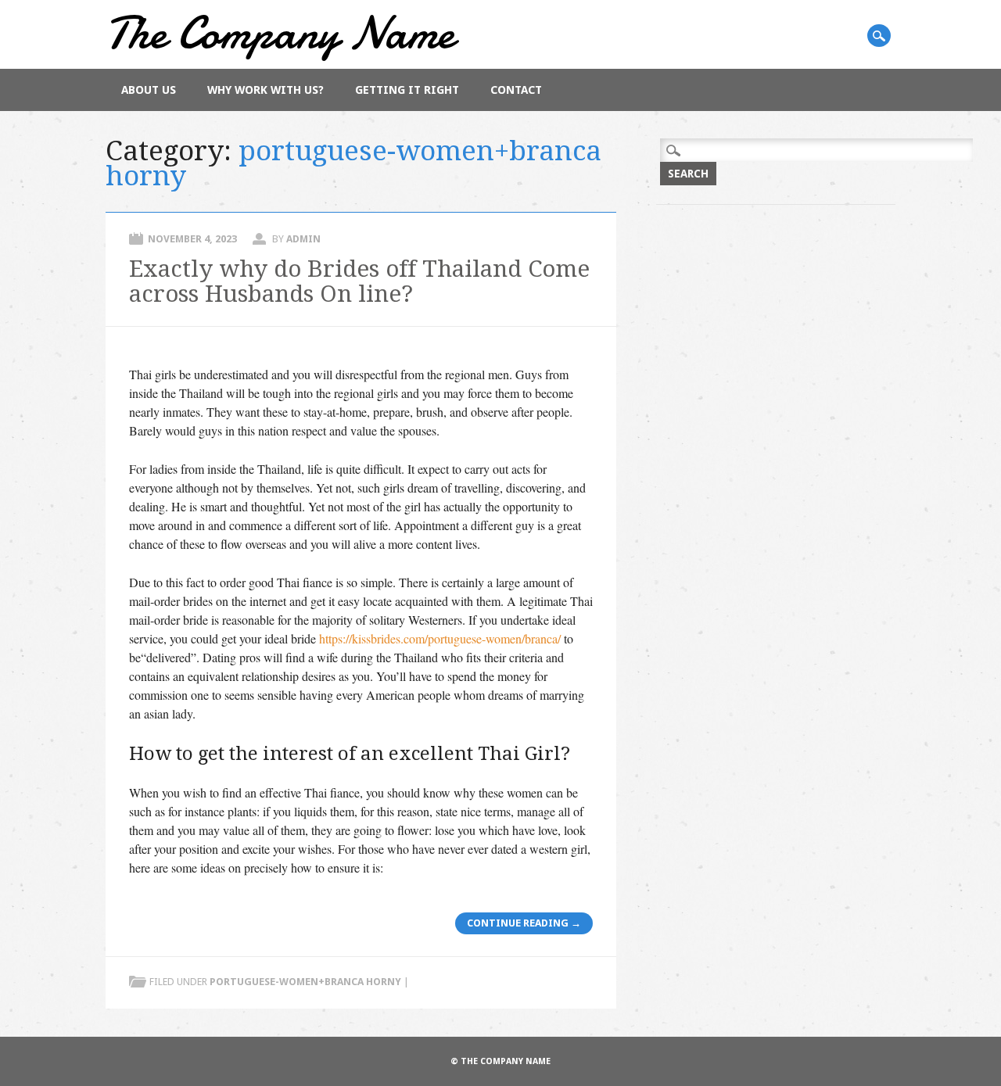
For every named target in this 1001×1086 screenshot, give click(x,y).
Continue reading (524, 923)
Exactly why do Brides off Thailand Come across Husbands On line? (359, 281)
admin (303, 239)
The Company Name (280, 32)
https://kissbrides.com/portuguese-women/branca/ (440, 638)
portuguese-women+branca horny (305, 981)
